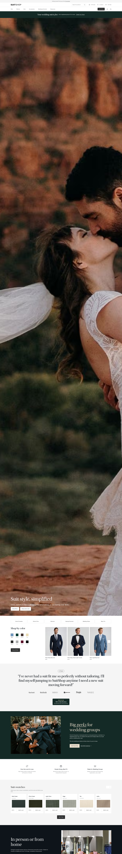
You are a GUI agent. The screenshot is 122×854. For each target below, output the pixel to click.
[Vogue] (90, 692)
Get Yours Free (74, 745)
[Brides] (55, 692)
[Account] (107, 9)
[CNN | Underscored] (67, 692)
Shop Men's (15, 608)
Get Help (109, 4)
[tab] (12, 636)
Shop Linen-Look (25, 608)
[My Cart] (110, 9)
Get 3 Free (61, 817)
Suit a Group (101, 9)
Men (12, 9)
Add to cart (21, 810)
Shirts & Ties (36, 621)
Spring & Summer (69, 621)
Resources (52, 9)
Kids (24, 9)
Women (18, 9)
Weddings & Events (42, 9)
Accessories (32, 9)
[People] (78, 692)
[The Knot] (31, 692)
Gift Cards (93, 4)
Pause (61, 671)
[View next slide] (109, 641)
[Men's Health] (43, 692)
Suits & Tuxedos (19, 621)
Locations (101, 4)
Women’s (53, 621)
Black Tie (103, 621)
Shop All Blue (15, 650)
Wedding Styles (86, 621)
